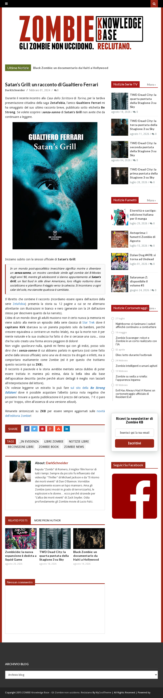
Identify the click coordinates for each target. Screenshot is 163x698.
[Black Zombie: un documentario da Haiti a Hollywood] (89, 538)
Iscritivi (134, 443)
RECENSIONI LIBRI (21, 446)
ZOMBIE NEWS (74, 446)
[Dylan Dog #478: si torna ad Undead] (119, 261)
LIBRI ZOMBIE (53, 441)
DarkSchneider (15, 90)
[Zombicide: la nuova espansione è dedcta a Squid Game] (21, 538)
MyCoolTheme (103, 692)
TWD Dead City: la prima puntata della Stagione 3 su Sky (144, 173)
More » (24, 68)
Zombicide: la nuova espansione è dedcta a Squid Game (21, 555)
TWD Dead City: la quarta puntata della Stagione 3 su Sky (54, 555)
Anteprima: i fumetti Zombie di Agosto (142, 237)
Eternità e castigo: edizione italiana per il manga (143, 214)
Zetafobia (19, 304)
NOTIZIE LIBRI (79, 441)
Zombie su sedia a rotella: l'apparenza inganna (131, 378)
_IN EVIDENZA (29, 441)
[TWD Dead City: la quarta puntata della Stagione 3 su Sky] (55, 538)
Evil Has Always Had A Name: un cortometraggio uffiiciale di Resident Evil (135, 394)
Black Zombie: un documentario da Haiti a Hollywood (70, 68)
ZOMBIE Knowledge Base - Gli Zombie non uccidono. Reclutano (57, 692)
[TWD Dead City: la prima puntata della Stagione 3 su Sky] (119, 175)
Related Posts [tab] (18, 520)
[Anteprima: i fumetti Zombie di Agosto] (119, 239)
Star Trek (88, 322)
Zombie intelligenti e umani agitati (136, 365)
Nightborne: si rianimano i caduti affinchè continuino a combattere (136, 325)
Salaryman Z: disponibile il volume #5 (139, 281)
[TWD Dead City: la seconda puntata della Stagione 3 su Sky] (119, 149)
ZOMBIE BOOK (49, 446)
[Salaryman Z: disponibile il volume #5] (119, 283)
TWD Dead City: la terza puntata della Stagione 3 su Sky (143, 125)
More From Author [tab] (47, 520)
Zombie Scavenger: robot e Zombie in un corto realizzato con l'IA (136, 341)
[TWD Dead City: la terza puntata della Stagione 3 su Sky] (119, 127)
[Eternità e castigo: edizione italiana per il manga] (119, 216)
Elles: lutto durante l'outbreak (134, 355)
